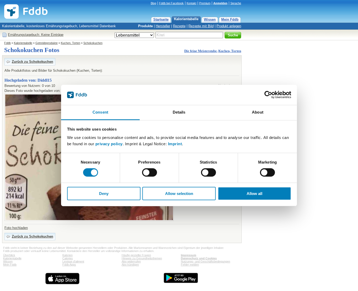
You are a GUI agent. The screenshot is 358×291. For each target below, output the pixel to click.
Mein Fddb (229, 19)
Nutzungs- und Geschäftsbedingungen (205, 261)
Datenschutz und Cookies (199, 258)
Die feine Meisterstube (200, 51)
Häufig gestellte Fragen (136, 255)
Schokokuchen (92, 42)
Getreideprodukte (46, 42)
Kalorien (67, 255)
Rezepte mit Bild (201, 26)
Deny (104, 193)
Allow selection (179, 193)
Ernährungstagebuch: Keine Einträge (35, 35)
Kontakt (191, 3)
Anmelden (220, 3)
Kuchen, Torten (70, 42)
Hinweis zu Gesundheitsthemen (142, 258)
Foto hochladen (16, 228)
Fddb (7, 42)
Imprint (175, 144)
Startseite (161, 19)
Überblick (9, 255)
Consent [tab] (100, 112)
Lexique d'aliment (73, 261)
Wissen (210, 19)
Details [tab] (179, 112)
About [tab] (257, 112)
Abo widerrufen (131, 261)
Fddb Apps (69, 264)
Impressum (188, 255)
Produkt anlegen (228, 26)
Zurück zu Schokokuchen (32, 62)
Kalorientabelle (186, 19)
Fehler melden (190, 264)
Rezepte (179, 26)
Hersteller (163, 26)
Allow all (254, 193)
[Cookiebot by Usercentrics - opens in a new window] (268, 95)
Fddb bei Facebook (171, 3)
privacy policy (109, 144)
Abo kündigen (130, 264)
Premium (204, 3)
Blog (153, 3)
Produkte (145, 26)
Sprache (235, 3)
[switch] (149, 172)
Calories (67, 258)
